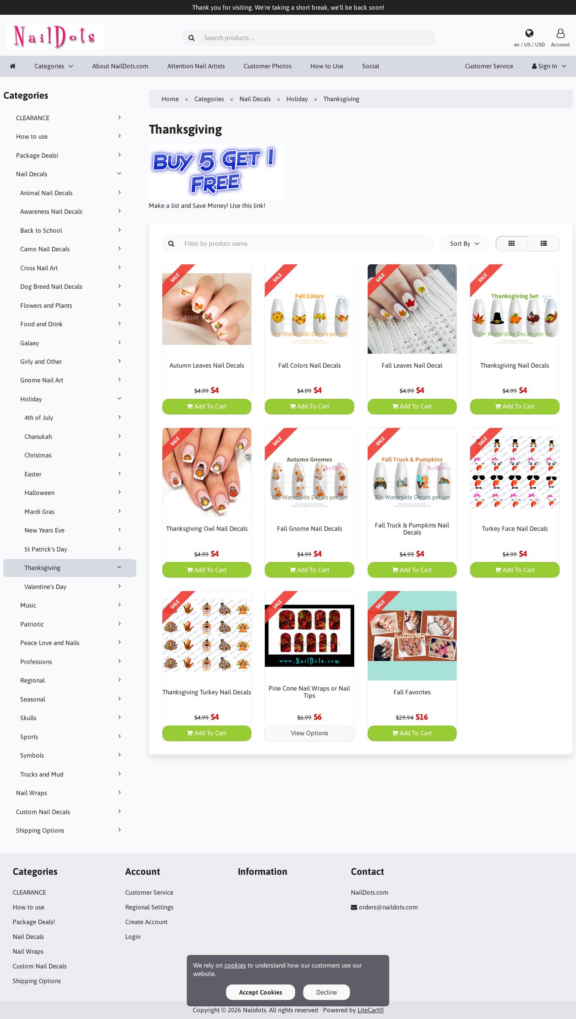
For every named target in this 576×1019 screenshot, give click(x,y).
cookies (235, 965)
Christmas (37, 455)
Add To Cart (209, 406)
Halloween (39, 492)
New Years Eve (44, 530)
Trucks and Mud (41, 774)
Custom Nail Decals (43, 811)
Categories (49, 66)
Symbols (32, 755)
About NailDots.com (120, 66)
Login (132, 936)
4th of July (38, 417)
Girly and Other (41, 361)
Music (28, 605)
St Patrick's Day (45, 549)
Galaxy (29, 343)
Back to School (41, 230)
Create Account (146, 921)
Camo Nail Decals (45, 249)
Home (170, 98)
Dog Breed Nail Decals (51, 286)
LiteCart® (371, 1010)
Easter (32, 474)
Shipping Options (40, 830)
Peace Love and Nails (49, 642)
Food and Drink (41, 324)
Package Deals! (37, 155)
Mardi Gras (39, 511)
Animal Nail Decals (46, 192)
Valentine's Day (45, 586)
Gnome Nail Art (41, 380)
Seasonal (32, 699)
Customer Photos (267, 66)
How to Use (326, 66)
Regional (32, 680)
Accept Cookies (260, 992)
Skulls (28, 717)
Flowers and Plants (46, 305)
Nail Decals (31, 173)
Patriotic (32, 624)
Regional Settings (149, 907)
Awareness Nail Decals (51, 211)
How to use (32, 136)
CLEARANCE (32, 117)
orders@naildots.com (388, 907)
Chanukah (38, 436)
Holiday (31, 399)
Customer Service (489, 66)
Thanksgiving (42, 567)
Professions (36, 661)
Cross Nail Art (39, 268)
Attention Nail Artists (196, 66)
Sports (29, 736)
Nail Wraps (31, 792)
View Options (309, 733)
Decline (326, 992)
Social (370, 66)
